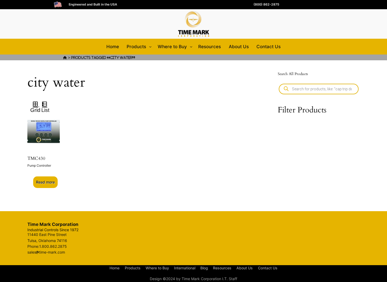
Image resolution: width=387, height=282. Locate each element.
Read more (45, 182)
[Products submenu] (150, 46)
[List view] (47, 104)
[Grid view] (35, 104)
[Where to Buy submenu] (191, 46)
